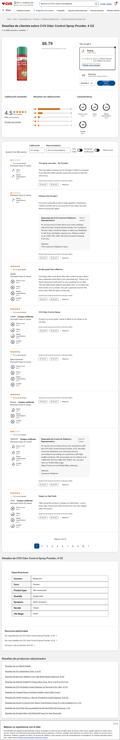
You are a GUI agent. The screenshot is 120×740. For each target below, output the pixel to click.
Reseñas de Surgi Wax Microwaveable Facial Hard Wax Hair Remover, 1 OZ (37, 708)
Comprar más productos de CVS (19, 645)
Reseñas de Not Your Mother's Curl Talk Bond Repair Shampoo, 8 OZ (34, 676)
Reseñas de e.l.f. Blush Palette (18, 666)
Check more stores (91, 65)
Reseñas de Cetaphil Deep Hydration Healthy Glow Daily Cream (32, 692)
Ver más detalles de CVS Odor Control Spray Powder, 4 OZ (30, 640)
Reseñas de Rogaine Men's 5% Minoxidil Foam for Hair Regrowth (33, 713)
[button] (80, 150)
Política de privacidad (26, 737)
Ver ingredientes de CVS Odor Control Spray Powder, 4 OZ (30, 635)
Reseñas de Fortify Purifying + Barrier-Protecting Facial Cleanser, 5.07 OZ (36, 697)
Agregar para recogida (106, 83)
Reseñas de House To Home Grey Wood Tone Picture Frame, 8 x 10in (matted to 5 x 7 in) (43, 703)
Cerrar (115, 723)
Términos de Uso (41, 737)
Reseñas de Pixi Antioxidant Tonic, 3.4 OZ (23, 671)
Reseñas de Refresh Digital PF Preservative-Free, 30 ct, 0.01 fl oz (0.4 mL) (36, 682)
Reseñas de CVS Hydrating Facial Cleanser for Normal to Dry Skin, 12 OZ (36, 687)
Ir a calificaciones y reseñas (14, 30)
